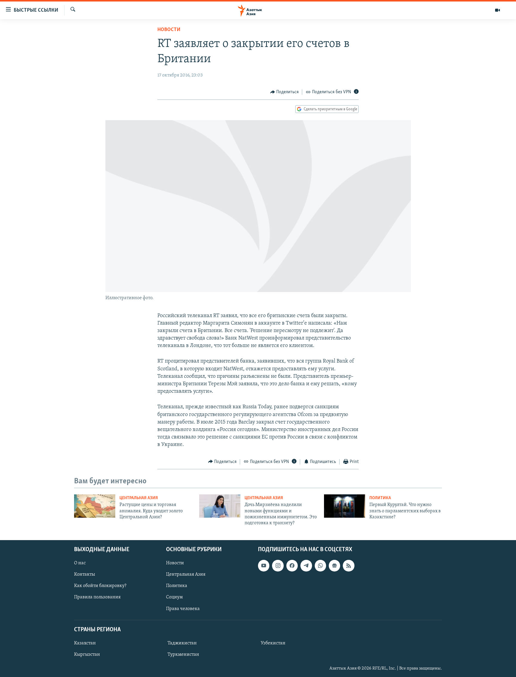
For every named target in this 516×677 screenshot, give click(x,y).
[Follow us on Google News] (334, 565)
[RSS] (348, 565)
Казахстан (85, 643)
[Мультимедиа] (497, 10)
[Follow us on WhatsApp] (320, 565)
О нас (80, 563)
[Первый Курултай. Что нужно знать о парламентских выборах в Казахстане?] (344, 506)
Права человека (183, 608)
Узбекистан (273, 643)
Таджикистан (182, 643)
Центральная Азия (138, 498)
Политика (380, 498)
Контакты (84, 574)
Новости (168, 30)
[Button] (284, 92)
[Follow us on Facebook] (292, 565)
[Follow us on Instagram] (277, 565)
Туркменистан (183, 654)
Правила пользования (97, 597)
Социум (174, 597)
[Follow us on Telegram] (306, 565)
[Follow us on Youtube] (263, 565)
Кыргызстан (87, 654)
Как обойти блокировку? (100, 585)
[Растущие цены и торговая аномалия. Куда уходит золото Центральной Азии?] (94, 506)
